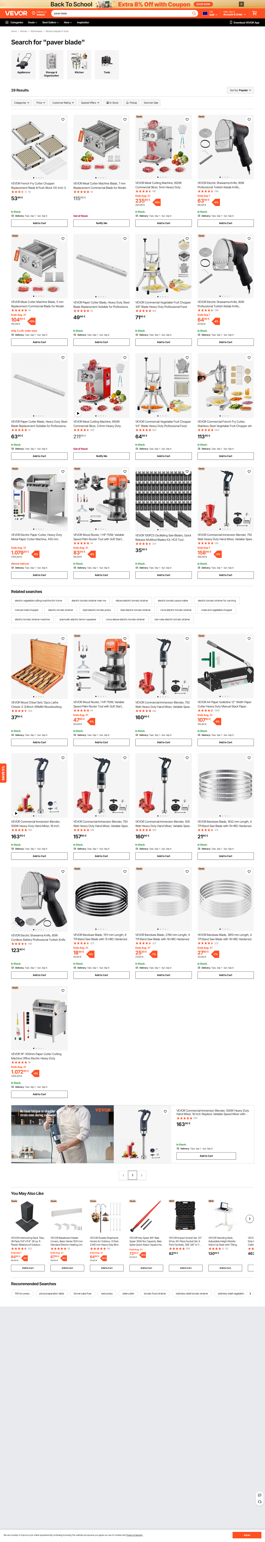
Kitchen (23, 31)
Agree (247, 1535)
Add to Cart (39, 223)
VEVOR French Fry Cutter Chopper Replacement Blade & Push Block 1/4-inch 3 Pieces (38, 188)
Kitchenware (36, 31)
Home (14, 31)
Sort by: (234, 90)
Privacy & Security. (134, 1535)
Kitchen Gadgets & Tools (57, 31)
